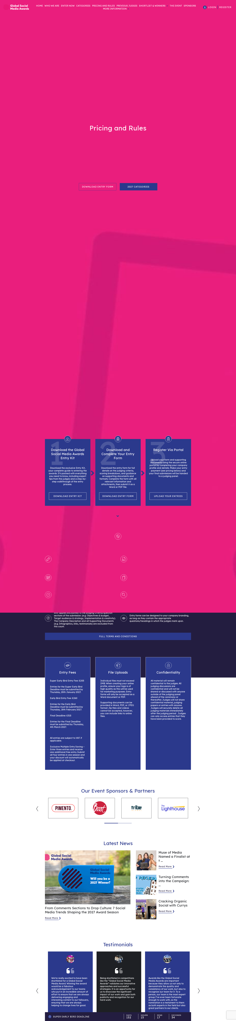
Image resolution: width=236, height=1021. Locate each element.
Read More (51, 918)
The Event (176, 6)
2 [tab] (125, 823)
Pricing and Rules (103, 6)
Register (225, 7)
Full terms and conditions (118, 636)
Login (212, 7)
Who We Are (52, 6)
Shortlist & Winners (152, 6)
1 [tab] (111, 823)
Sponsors (190, 6)
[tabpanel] (63, 808)
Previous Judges (126, 6)
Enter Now (68, 6)
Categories (83, 6)
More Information (115, 9)
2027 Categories (138, 186)
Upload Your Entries (168, 496)
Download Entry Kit (67, 496)
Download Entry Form (97, 186)
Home (39, 6)
